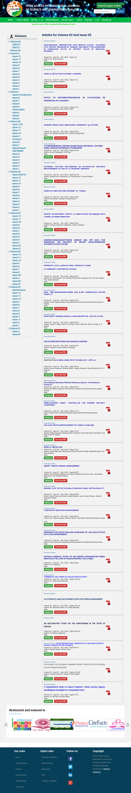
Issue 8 (16, 68)
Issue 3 (16, 82)
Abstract (48, 64)
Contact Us (106, 20)
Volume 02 (15, 286)
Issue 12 (16, 56)
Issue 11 (16, 59)
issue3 (15, 115)
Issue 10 (16, 62)
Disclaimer (46, 769)
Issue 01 (16, 248)
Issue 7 (16, 71)
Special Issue (18, 289)
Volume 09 (15, 41)
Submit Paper (20, 781)
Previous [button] (4, 725)
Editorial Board (52, 20)
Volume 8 (14, 53)
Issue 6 (16, 74)
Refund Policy (47, 763)
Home (10, 20)
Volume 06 (15, 121)
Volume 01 (15, 328)
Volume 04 (15, 212)
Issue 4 (16, 79)
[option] (25, 724)
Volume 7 (14, 91)
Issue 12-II (17, 124)
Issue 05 (16, 275)
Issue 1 (16, 88)
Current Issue (67, 20)
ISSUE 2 (16, 44)
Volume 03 (15, 251)
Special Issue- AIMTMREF (19, 149)
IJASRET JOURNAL (49, 781)
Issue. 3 (16, 319)
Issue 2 (16, 85)
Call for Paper (37, 20)
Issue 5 (16, 76)
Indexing (88, 20)
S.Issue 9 (17, 139)
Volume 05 (15, 171)
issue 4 (15, 112)
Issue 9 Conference (21, 94)
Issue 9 (16, 65)
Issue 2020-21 (19, 174)
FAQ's (97, 20)
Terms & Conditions (49, 757)
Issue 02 (16, 245)
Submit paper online (109, 5)
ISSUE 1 (16, 47)
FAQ (43, 775)
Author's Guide (22, 20)
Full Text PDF (60, 64)
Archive (78, 20)
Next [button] (126, 725)
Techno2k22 (18, 109)
